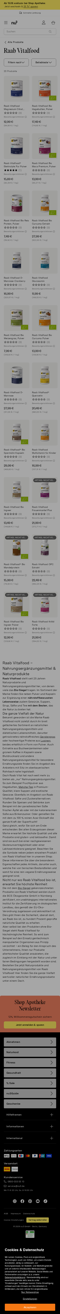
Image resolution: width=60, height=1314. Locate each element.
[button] (31, 653)
